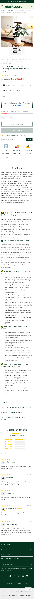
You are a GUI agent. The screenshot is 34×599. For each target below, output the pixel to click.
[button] (26, 6)
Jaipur (9, 595)
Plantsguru (14, 584)
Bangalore (28, 595)
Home (3, 11)
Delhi (4, 595)
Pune (5, 591)
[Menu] (2, 6)
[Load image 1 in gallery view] (15, 50)
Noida (15, 591)
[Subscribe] (31, 565)
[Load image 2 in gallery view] (19, 50)
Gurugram (21, 591)
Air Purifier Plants (12, 11)
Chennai (14, 595)
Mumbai (10, 591)
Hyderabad (21, 595)
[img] (5, 459)
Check (29, 139)
